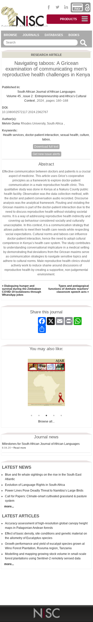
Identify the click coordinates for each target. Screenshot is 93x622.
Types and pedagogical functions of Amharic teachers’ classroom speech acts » (68, 288)
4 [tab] (53, 415)
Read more (19, 447)
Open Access (87, 7)
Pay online (77, 7)
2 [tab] (38, 415)
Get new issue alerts (46, 154)
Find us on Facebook (49, 7)
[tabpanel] (46, 382)
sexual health (69, 135)
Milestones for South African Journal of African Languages (41, 444)
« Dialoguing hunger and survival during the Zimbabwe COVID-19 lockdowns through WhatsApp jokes (21, 290)
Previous (24, 385)
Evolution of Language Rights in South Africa (35, 485)
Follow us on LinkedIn (66, 7)
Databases (54, 35)
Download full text (46, 146)
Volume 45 (14, 96)
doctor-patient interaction (42, 135)
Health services (13, 135)
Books (73, 35)
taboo (46, 139)
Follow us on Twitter (57, 7)
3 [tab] (46, 415)
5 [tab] (61, 415)
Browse (10, 35)
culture (84, 135)
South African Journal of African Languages (46, 91)
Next (68, 385)
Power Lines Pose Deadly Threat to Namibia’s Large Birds (44, 490)
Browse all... (46, 421)
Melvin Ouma (11, 123)
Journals (31, 35)
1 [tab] (31, 415)
